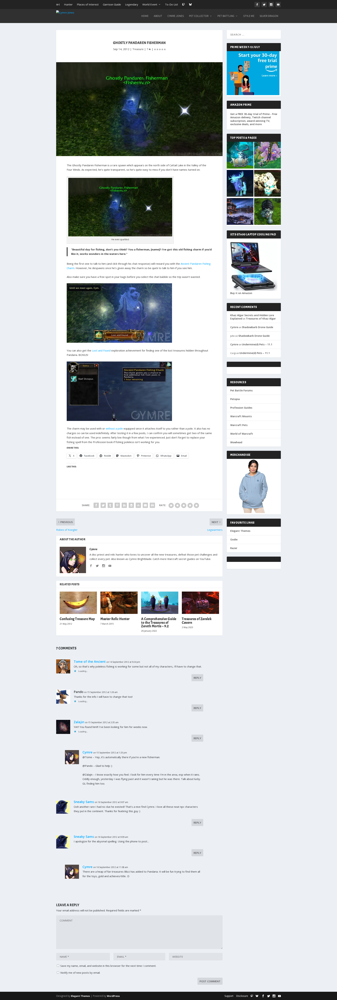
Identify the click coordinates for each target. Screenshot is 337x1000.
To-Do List (171, 4)
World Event (149, 4)
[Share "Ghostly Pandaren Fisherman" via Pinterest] (117, 505)
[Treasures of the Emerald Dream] (240, 155)
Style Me (248, 16)
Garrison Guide (112, 4)
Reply (197, 677)
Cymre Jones (175, 16)
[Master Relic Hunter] (119, 603)
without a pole (114, 428)
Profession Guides (241, 407)
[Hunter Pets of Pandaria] (267, 211)
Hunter (68, 4)
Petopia (235, 399)
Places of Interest (88, 4)
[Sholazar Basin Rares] (267, 183)
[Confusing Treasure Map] (78, 603)
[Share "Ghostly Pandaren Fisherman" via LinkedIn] (124, 505)
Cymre (93, 549)
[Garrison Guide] (240, 211)
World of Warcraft (241, 433)
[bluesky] (257, 996)
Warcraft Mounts (241, 416)
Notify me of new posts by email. (80, 972)
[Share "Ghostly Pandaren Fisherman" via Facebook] (96, 505)
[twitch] (252, 996)
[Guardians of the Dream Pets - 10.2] (267, 155)
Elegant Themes (240, 531)
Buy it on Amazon (241, 293)
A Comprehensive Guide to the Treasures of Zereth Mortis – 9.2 (158, 622)
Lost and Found (101, 350)
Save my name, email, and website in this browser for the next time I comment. (108, 965)
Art (58, 4)
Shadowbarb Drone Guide (257, 327)
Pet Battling (225, 16)
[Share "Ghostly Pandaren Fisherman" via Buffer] (131, 505)
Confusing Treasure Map (77, 619)
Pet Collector (199, 16)
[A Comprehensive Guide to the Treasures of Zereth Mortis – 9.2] (159, 603)
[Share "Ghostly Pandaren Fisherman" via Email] (145, 505)
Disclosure (242, 996)
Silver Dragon (269, 16)
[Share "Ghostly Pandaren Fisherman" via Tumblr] (110, 505)
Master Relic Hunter (115, 619)
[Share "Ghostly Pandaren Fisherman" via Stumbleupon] (138, 505)
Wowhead (236, 442)
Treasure (138, 49)
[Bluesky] (190, 4)
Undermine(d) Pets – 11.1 (257, 344)
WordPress (113, 996)
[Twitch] (183, 4)
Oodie (233, 539)
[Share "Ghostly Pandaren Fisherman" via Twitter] (103, 505)
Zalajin (79, 722)
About (158, 16)
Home (144, 16)
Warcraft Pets (238, 425)
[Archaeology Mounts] (240, 183)
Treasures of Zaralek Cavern (197, 621)
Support (228, 996)
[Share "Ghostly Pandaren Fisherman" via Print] (152, 505)
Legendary (131, 4)
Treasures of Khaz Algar (261, 318)
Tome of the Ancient (90, 661)
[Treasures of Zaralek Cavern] (200, 603)
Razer (233, 548)
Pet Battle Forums (241, 390)
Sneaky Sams (84, 802)
